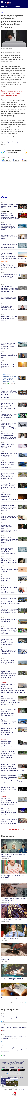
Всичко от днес (14, 829)
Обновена (3, 682)
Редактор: (4, 142)
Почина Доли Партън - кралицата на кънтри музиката (9, 789)
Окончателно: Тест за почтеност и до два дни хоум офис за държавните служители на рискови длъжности (13, 394)
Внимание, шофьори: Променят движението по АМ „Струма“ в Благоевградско (9, 475)
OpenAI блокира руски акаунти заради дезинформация (9, 415)
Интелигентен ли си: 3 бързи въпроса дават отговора (13, 855)
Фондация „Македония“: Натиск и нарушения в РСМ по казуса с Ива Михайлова (9, 486)
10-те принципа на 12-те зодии (11, 919)
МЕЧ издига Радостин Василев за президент (8, 298)
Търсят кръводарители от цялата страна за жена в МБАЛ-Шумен (9, 245)
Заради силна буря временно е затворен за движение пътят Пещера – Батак (8, 754)
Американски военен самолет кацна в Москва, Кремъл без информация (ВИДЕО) (8, 425)
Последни (4, 6)
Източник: (4, 144)
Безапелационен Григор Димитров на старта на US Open (9, 206)
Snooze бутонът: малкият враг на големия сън (11, 958)
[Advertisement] (14, 178)
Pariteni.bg (6, 1063)
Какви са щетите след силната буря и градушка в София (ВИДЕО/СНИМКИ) (8, 712)
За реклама (10, 1077)
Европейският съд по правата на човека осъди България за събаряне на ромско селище (11, 600)
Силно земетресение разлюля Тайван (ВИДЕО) (8, 446)
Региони (17, 6)
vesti (4, 1042)
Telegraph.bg (13, 1064)
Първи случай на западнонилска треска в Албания (9, 569)
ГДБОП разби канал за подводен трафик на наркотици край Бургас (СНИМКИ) (9, 812)
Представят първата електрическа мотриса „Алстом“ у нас (9, 722)
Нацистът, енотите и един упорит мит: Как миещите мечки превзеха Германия (13, 1017)
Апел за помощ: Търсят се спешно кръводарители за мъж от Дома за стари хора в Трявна (12, 590)
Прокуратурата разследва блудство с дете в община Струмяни (9, 560)
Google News (7, 160)
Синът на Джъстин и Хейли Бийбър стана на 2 (14, 1027)
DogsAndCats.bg (20, 1061)
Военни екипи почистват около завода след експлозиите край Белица (9, 540)
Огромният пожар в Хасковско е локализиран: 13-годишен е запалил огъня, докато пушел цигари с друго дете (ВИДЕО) (13, 688)
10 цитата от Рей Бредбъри (9, 939)
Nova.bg (20, 1063)
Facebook (17, 160)
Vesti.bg (15, 1063)
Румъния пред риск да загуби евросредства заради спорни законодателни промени (9, 652)
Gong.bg (14, 1061)
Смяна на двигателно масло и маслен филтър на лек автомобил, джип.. (9, 380)
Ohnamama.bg (16, 1062)
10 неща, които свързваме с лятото (12, 979)
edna (4, 1030)
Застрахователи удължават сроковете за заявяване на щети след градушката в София (9, 289)
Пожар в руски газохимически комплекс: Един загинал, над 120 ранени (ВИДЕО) (12, 497)
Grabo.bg (22, 1062)
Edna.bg (11, 1063)
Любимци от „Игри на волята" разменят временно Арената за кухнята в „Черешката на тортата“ (12, 767)
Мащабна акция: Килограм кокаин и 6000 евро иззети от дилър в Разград (8, 641)
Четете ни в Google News (14, 1073)
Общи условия (21, 1089)
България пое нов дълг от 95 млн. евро (9, 620)
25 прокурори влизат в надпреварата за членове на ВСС (9, 276)
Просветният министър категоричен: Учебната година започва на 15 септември (9, 631)
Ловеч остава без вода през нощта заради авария (9, 318)
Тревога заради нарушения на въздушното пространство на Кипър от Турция (12, 579)
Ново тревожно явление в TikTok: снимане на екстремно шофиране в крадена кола (10, 216)
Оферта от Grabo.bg (5, 374)
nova (4, 1021)
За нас (5, 1077)
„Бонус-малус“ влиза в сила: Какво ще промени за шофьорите (9, 821)
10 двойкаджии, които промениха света (14, 998)
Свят (4, 197)
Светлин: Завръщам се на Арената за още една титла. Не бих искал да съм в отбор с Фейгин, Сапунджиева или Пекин (13, 779)
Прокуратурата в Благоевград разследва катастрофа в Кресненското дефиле (9, 406)
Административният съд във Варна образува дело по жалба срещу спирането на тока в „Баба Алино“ (13, 611)
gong (4, 1055)
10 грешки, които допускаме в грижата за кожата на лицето (13, 899)
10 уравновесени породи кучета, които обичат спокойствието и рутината (9, 266)
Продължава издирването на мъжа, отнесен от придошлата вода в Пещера (9, 674)
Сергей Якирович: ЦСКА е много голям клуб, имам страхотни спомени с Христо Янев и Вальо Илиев (14, 1050)
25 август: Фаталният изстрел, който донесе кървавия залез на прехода (13, 1037)
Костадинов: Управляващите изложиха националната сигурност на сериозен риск (10, 528)
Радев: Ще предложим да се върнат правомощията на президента (8, 731)
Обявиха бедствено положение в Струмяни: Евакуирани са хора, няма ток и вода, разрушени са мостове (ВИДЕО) (11, 700)
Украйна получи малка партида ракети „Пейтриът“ (9, 455)
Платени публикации (18, 1077)
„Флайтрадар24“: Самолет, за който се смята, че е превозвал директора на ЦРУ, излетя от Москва (13, 255)
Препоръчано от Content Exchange (18, 1002)
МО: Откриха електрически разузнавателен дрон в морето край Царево (9, 801)
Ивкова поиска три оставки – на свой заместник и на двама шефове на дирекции (8, 436)
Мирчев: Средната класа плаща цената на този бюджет (9, 517)
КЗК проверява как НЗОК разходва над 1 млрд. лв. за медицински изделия (8, 550)
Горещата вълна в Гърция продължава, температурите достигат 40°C (9, 365)
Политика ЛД (20, 1081)
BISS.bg (10, 1062)
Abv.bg (3, 1061)
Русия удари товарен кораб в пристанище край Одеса (8, 662)
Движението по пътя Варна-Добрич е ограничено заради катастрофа (8, 345)
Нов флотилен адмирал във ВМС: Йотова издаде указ (9, 355)
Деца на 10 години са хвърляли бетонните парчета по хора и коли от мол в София (9, 465)
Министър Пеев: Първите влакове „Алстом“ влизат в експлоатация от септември (10, 308)
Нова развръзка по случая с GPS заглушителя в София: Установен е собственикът (10, 744)
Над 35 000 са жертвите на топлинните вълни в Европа (9, 236)
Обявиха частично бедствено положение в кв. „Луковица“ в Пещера (9, 508)
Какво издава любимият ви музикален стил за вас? (13, 876)
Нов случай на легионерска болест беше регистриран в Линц (8, 227)
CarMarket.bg (5, 1062)
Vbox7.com (8, 1061)
